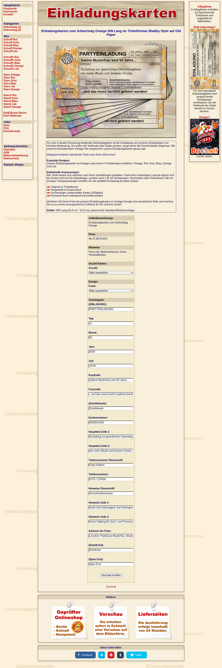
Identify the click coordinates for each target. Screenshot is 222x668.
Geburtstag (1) (12, 27)
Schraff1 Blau (11, 63)
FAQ (6, 128)
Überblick (9, 149)
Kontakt (8, 14)
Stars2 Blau (10, 101)
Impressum (10, 11)
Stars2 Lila (9, 104)
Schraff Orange (12, 48)
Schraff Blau (11, 45)
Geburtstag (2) (12, 29)
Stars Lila (9, 86)
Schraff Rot (10, 39)
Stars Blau (9, 83)
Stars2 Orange (12, 107)
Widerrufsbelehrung (15, 155)
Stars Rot (9, 77)
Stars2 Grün (10, 98)
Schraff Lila (10, 51)
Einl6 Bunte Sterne (14, 112)
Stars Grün (10, 80)
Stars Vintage (11, 74)
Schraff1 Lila (11, 68)
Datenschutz (11, 158)
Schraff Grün (11, 42)
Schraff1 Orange (13, 65)
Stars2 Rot (9, 95)
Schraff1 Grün (12, 60)
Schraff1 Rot (11, 57)
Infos (6, 125)
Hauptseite (10, 8)
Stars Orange (11, 89)
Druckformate (11, 131)
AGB (6, 152)
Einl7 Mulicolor (12, 115)
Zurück (111, 586)
